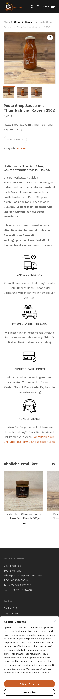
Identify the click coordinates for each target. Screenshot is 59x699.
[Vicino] (55, 620)
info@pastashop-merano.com (23, 575)
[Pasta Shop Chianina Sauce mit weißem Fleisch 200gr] (24, 491)
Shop (17, 21)
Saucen (29, 21)
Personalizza (30, 692)
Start (7, 21)
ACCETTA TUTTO (29, 683)
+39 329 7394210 (21, 590)
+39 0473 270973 (20, 585)
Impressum (11, 613)
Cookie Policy (12, 608)
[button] (49, 6)
